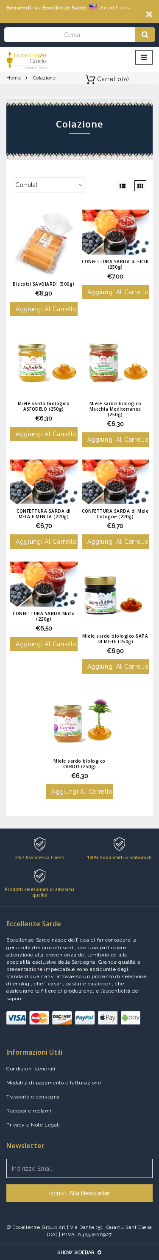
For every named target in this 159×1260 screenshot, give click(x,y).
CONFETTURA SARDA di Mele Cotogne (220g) (115, 513)
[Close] (149, 14)
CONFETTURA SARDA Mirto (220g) (44, 616)
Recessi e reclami (28, 1111)
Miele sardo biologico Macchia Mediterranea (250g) (115, 408)
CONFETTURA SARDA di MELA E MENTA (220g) (44, 513)
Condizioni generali (30, 1069)
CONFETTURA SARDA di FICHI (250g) (115, 264)
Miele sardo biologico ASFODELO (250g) (44, 406)
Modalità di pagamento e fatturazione (53, 1083)
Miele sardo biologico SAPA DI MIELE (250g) (115, 638)
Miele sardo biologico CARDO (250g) (79, 763)
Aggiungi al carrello (46, 309)
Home (13, 78)
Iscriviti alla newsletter (79, 1193)
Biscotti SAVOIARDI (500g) (44, 284)
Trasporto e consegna (33, 1097)
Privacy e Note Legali (33, 1125)
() (113, 79)
